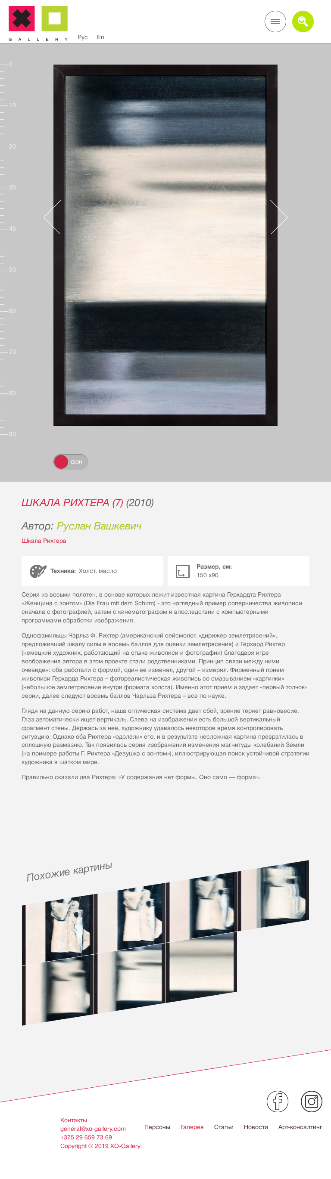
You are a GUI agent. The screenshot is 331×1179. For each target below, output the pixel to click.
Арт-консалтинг (300, 1126)
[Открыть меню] (275, 21)
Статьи (224, 1126)
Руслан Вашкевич (99, 526)
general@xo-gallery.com (93, 1128)
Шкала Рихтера (44, 540)
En (100, 37)
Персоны (157, 1126)
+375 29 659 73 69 (86, 1137)
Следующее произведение (274, 217)
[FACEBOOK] (277, 1101)
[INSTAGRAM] (311, 1101)
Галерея (192, 1126)
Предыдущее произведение (56, 217)
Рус (83, 37)
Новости (256, 1126)
